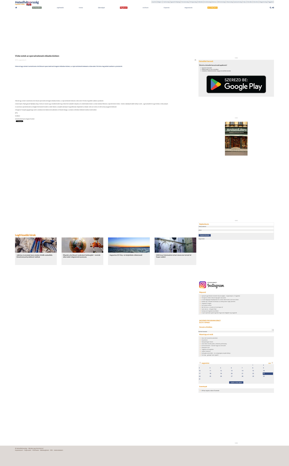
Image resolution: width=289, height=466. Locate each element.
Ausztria (154, 2)
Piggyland (270, 2)
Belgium (160, 2)
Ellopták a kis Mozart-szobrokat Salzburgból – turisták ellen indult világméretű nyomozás (81, 256)
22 (253, 373)
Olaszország (229, 2)
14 (242, 370)
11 (210, 370)
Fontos (81, 8)
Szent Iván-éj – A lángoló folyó (209, 309)
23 (264, 373)
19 (221, 373)
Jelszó (200, 230)
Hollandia (200, 2)
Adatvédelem (58, 450)
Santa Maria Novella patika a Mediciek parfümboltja (214, 343)
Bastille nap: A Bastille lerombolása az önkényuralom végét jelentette (218, 301)
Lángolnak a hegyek (206, 303)
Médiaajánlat (44, 450)
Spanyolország (238, 2)
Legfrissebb (60, 8)
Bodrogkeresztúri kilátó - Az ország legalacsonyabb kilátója (216, 353)
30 (264, 376)
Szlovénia (255, 2)
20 (231, 373)
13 (231, 370)
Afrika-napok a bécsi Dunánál (210, 390)
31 (199, 379)
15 (253, 370)
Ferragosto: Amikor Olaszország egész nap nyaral (214, 297)
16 (264, 370)
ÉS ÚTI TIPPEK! (204, 322)
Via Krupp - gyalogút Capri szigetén (210, 355)
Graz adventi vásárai (206, 305)
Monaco (214, 2)
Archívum (145, 8)
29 (253, 376)
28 (242, 376)
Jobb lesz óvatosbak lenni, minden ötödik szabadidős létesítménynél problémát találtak (34, 256)
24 (199, 376)
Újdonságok (101, 8)
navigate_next (273, 330)
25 (210, 376)
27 (231, 376)
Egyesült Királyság (175, 2)
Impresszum (19, 450)
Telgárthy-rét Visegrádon (208, 349)
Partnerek (36, 450)
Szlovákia (249, 2)
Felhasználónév (202, 226)
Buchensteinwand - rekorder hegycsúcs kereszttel (214, 345)
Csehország (166, 2)
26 (221, 376)
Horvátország (207, 2)
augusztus (205, 363)
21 (242, 373)
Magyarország (263, 2)
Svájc (244, 2)
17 (199, 373)
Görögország (193, 2)
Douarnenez (205, 340)
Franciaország (185, 2)
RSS (51, 450)
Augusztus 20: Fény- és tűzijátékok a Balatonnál (126, 255)
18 (210, 373)
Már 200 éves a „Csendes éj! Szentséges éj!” (212, 307)
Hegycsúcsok (188, 8)
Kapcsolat (27, 450)
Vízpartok (166, 8)
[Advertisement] (106, 83)
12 (221, 370)
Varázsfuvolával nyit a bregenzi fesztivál (24, 119)
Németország (221, 2)
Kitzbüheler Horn (206, 347)
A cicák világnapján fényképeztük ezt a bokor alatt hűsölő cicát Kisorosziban (220, 299)
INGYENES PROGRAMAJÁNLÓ (210, 320)
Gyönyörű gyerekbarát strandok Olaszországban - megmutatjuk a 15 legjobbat (221, 296)
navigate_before (200, 363)
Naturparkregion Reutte (207, 342)
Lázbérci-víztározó (206, 351)
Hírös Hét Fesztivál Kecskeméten (210, 338)
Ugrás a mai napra (236, 382)
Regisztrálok (202, 239)
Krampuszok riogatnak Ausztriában (210, 311)
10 (199, 370)
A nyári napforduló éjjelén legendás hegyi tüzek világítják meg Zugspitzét (219, 313)
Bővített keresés (203, 331)
